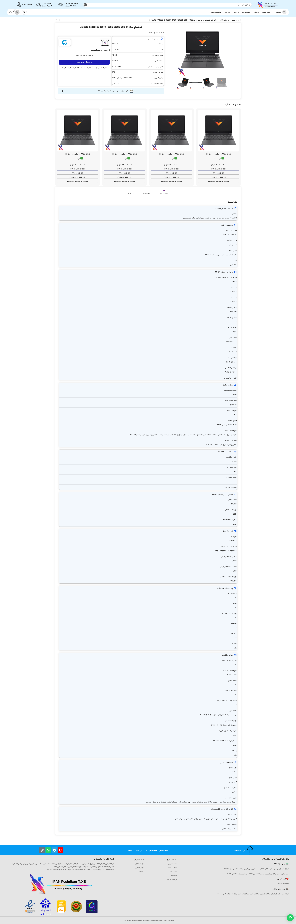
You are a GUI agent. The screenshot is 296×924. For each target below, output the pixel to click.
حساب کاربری (172, 863)
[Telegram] (54, 850)
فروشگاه (174, 875)
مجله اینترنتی (151, 850)
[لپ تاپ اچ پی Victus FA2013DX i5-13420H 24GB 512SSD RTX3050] (171, 130)
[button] (290, 917)
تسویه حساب (172, 867)
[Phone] (42, 850)
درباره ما (131, 850)
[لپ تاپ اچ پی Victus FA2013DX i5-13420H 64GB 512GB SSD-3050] (77, 130)
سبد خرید (173, 871)
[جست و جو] (85, 4)
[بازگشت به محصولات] (59, 20)
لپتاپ (233, 20)
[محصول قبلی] (62, 20)
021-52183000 (27, 4)
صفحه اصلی (163, 850)
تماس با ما (140, 850)
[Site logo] (268, 5)
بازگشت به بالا (239, 850)
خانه (239, 20)
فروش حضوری (139, 867)
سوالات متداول (139, 863)
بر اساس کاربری (223, 20)
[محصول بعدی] (56, 20)
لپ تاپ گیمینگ (210, 20)
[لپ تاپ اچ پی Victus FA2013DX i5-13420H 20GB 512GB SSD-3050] (218, 130)
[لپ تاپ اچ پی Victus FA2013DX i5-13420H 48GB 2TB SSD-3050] (124, 130)
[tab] (163, 192)
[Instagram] (60, 850)
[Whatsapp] (48, 850)
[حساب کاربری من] (24, 12)
